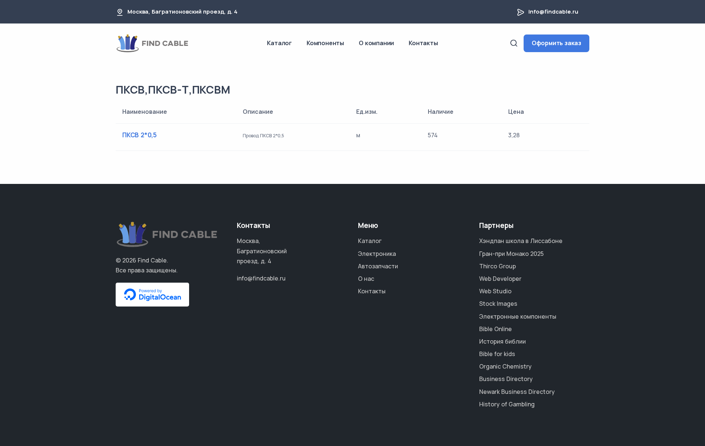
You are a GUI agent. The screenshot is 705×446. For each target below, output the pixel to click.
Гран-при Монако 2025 (511, 254)
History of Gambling (507, 404)
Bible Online (495, 329)
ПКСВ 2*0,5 (139, 135)
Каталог (279, 43)
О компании (376, 43)
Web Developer (500, 279)
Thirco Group (497, 266)
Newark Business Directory (517, 392)
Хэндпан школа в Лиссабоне (521, 241)
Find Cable (152, 260)
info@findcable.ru (553, 11)
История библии (502, 341)
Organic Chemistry (505, 366)
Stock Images (498, 304)
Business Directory (506, 379)
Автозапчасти (378, 266)
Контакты (423, 43)
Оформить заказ (556, 43)
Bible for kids (497, 354)
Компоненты (325, 43)
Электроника (377, 254)
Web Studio (495, 291)
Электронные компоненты (517, 316)
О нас (366, 279)
